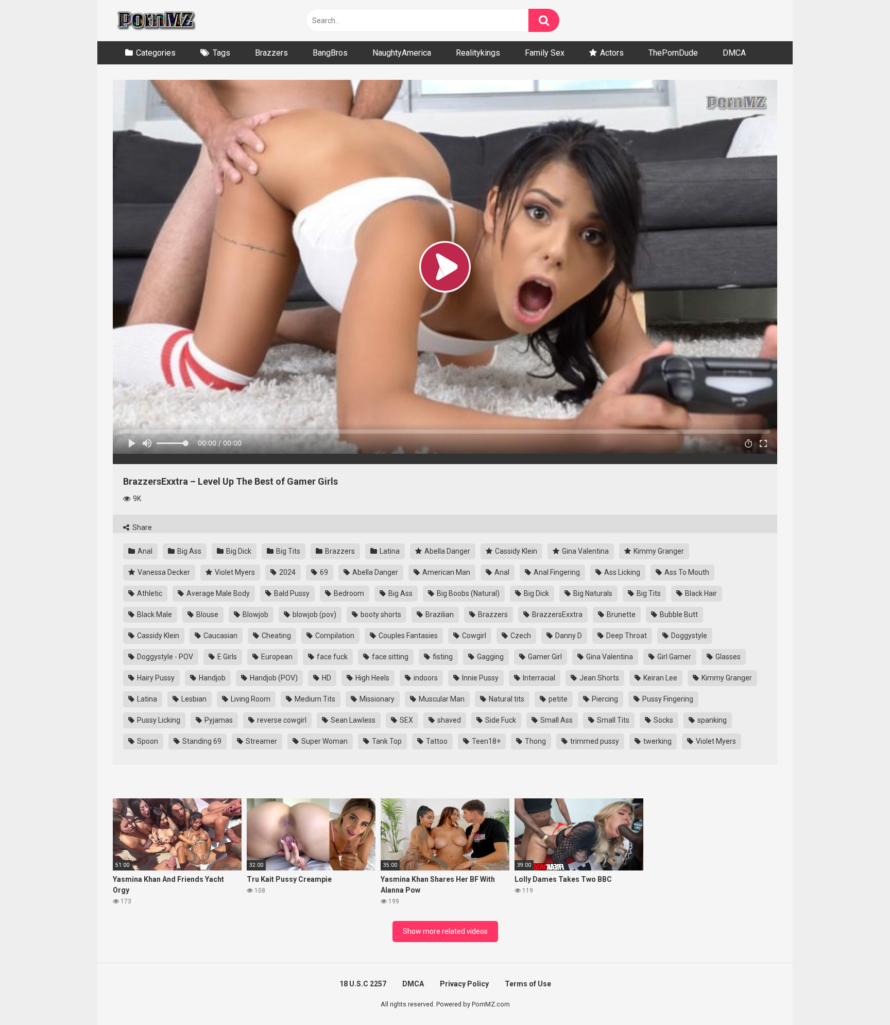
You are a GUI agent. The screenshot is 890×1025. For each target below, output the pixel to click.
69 (323, 572)
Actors (612, 53)
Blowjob (254, 614)
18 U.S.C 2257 (362, 984)
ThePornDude (673, 53)
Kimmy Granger (658, 551)
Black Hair (700, 593)
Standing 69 (201, 741)
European (276, 657)
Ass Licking (621, 572)
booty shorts (380, 614)
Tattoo (436, 741)
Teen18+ (485, 741)
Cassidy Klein (515, 551)
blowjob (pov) (313, 614)
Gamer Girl (544, 657)
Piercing (604, 699)
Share (141, 527)
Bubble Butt (678, 614)
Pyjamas (218, 720)
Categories (156, 53)
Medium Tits (314, 699)
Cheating (275, 635)
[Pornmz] (155, 21)
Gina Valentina (584, 551)
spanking (711, 720)
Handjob (211, 678)
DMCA (734, 53)
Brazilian (439, 614)
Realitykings (478, 53)
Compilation (334, 635)
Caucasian (219, 635)
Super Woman (324, 741)
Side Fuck (500, 720)
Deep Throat (626, 635)
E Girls (226, 657)
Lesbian (193, 699)
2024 (287, 572)
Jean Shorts (598, 678)
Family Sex (544, 53)
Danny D (568, 635)
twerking (657, 741)
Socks (662, 720)
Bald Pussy (291, 593)
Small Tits (612, 720)
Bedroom (348, 593)
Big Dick (238, 551)
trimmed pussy (594, 741)
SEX (405, 720)
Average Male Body (217, 593)
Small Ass (556, 720)
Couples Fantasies (407, 635)
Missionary (376, 699)
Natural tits (505, 699)
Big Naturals (592, 593)
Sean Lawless (352, 720)
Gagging (489, 657)
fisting (442, 657)
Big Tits (287, 551)
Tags (221, 53)
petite (557, 699)
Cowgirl (473, 635)
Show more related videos (445, 931)
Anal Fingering (556, 572)
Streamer (260, 741)
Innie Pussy (479, 678)
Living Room (249, 699)
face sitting (389, 657)
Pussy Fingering (667, 699)
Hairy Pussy (155, 678)
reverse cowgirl (280, 720)
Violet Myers (234, 572)
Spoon (146, 741)
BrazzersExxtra (556, 614)
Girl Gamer (673, 657)
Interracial (538, 678)
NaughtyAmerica (401, 53)
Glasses (727, 657)
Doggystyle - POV (164, 657)
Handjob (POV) (273, 678)
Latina (389, 551)
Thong (534, 741)
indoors (425, 678)
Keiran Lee (659, 678)
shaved (448, 720)
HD (325, 678)
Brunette (620, 614)
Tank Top (386, 741)
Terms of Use (528, 984)
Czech (520, 635)
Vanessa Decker (163, 572)
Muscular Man (441, 699)
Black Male (153, 614)
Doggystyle (688, 635)
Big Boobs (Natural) (467, 593)
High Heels (371, 678)
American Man (445, 572)
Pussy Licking (157, 720)
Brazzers (271, 53)
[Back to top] (855, 993)
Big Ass (188, 551)
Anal (144, 551)
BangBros (330, 53)
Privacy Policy (464, 984)
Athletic (148, 593)
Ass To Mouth (686, 572)
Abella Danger (446, 551)
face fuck (331, 657)
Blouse (206, 614)
